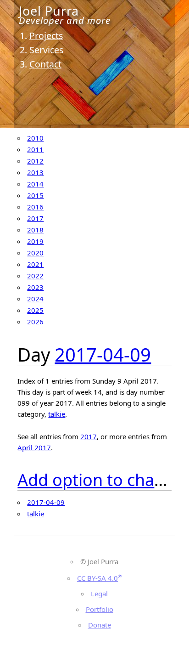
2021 (35, 264)
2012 (35, 160)
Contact (45, 64)
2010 (35, 137)
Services (46, 50)
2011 (35, 149)
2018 (35, 229)
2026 (35, 321)
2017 (35, 218)
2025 (35, 310)
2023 (35, 287)
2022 (35, 275)
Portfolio (99, 609)
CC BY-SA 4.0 (97, 578)
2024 (35, 298)
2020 (35, 252)
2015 (35, 195)
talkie (56, 414)
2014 (35, 183)
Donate (99, 624)
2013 (35, 172)
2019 (35, 241)
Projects (46, 35)
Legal (99, 593)
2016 (35, 206)
